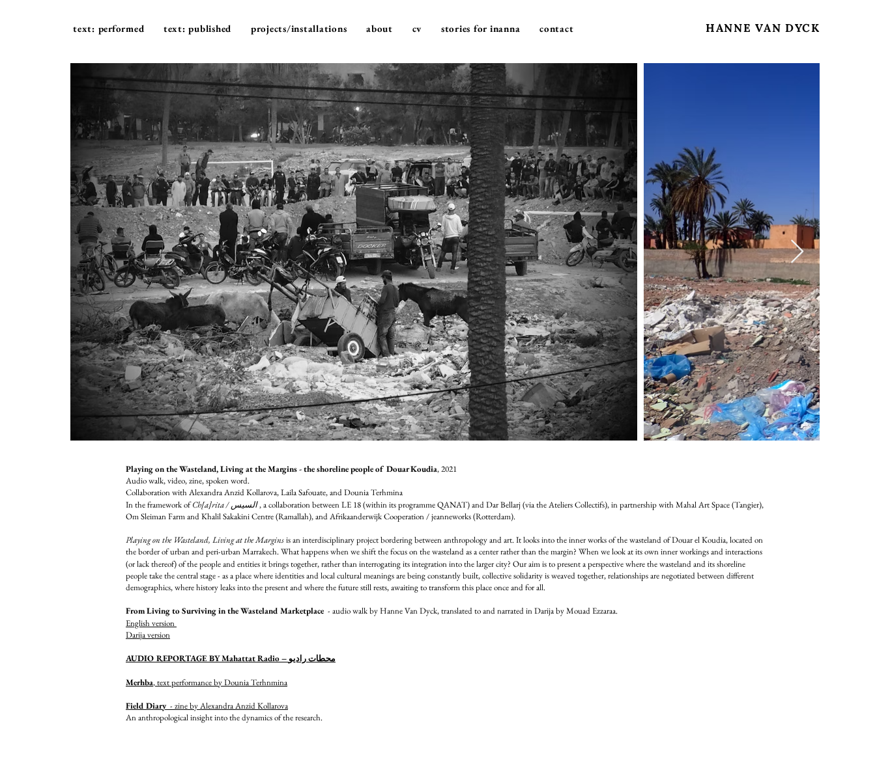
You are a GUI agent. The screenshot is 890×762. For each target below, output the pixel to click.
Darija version (148, 634)
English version (151, 623)
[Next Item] (797, 252)
